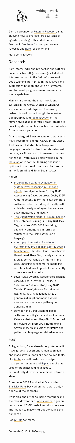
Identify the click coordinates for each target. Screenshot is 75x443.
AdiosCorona (44, 401)
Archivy (18, 359)
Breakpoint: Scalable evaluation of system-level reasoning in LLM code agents (36, 187)
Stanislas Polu (17, 386)
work (54, 10)
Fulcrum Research (45, 31)
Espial (45, 363)
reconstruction (40, 117)
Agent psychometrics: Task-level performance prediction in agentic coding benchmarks (39, 247)
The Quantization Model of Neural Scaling (39, 216)
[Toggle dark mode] (56, 16)
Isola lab (14, 162)
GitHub (18, 420)
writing (41, 10)
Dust (47, 382)
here (30, 44)
